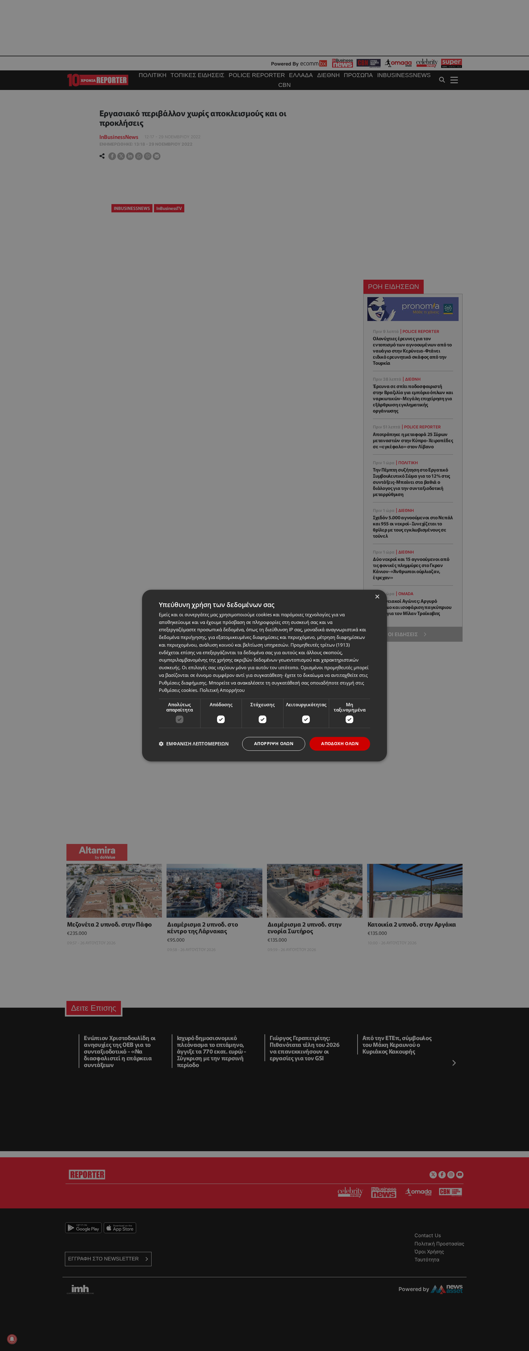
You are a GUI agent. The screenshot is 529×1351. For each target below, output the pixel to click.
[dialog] (264, 675)
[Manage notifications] (12, 1339)
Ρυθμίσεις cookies (178, 690)
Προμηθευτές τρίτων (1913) (320, 645)
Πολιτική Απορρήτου (222, 690)
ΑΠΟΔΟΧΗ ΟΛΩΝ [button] (339, 743)
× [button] (377, 597)
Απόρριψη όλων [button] (273, 743)
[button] (194, 744)
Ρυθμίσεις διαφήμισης (182, 683)
